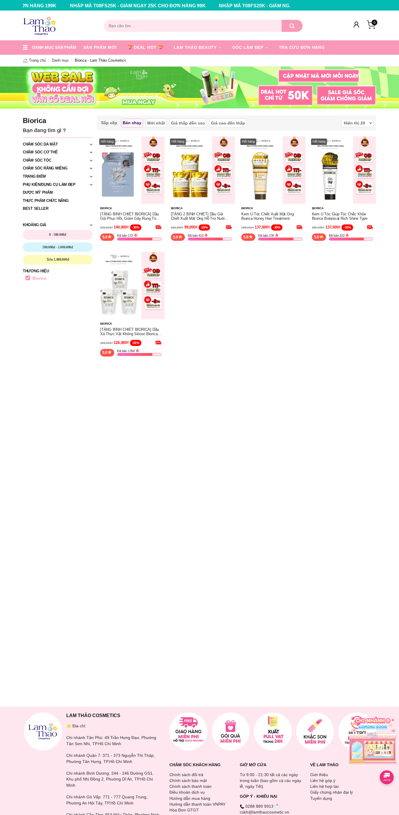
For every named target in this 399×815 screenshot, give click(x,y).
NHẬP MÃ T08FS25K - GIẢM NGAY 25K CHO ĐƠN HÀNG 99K (105, 5)
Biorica (39, 278)
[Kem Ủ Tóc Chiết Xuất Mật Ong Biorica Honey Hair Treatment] (272, 169)
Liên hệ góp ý (322, 780)
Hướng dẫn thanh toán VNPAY (197, 804)
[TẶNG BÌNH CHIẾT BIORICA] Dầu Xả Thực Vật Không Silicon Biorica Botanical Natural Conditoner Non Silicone (129, 332)
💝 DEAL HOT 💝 (145, 47)
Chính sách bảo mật (188, 780)
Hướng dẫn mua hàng (189, 798)
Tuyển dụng (321, 798)
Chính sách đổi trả (186, 774)
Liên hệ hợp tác (324, 786)
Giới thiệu (319, 774)
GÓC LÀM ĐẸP (248, 47)
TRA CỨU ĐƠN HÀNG (302, 47)
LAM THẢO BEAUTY (196, 47)
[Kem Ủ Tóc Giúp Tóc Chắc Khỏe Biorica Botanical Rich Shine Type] (342, 169)
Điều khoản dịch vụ (187, 792)
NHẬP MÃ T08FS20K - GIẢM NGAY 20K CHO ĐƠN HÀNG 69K (254, 5)
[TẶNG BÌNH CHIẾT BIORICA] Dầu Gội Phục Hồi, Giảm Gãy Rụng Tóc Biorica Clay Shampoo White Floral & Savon (130, 216)
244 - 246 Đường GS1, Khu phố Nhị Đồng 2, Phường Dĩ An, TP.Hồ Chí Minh (110, 779)
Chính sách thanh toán (190, 786)
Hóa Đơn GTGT (184, 810)
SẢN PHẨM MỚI (100, 47)
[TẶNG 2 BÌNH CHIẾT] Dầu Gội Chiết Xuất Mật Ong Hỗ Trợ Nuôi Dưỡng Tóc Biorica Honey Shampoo (201, 216)
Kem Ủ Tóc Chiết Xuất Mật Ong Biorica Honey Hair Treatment (267, 216)
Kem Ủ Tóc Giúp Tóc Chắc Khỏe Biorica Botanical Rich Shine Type (339, 216)
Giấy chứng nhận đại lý (331, 792)
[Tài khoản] (356, 26)
